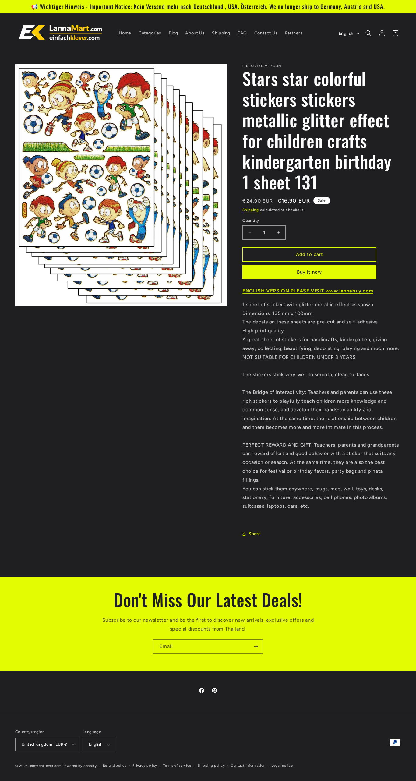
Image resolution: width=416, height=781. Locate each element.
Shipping (250, 210)
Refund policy (115, 766)
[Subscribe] (256, 646)
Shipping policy (211, 766)
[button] (368, 33)
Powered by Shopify (79, 766)
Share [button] (255, 533)
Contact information (248, 766)
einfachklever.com (46, 766)
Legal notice (282, 766)
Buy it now (309, 272)
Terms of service (177, 766)
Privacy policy (144, 766)
